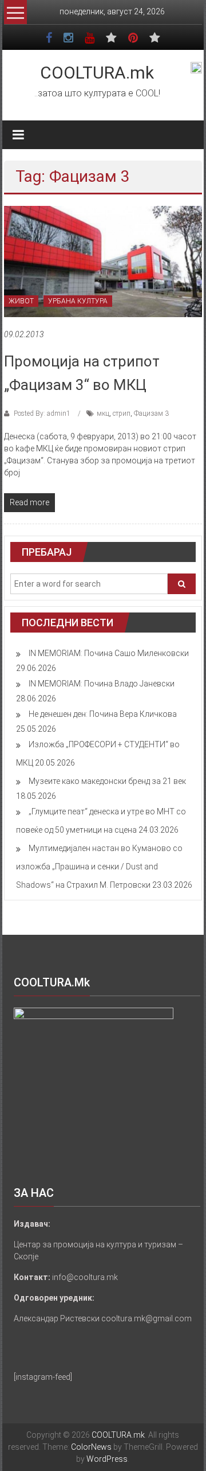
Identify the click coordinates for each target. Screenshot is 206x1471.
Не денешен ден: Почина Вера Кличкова (103, 714)
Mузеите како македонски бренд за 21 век (107, 781)
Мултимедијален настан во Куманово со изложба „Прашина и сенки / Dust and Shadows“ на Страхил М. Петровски (99, 866)
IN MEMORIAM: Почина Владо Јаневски (102, 683)
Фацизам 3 (151, 413)
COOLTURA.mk (97, 73)
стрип (121, 413)
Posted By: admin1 (42, 413)
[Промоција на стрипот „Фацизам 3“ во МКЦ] (103, 261)
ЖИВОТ (21, 301)
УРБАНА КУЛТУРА (78, 301)
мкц (103, 413)
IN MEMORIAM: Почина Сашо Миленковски (109, 653)
